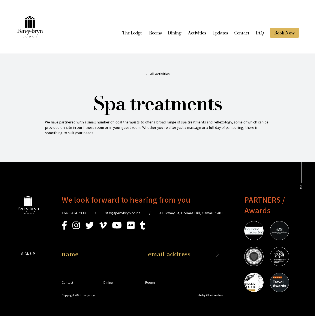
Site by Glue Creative (210, 295)
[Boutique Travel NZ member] (254, 231)
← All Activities (158, 73)
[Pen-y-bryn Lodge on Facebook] (64, 228)
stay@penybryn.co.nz (122, 213)
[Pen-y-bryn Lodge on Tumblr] (142, 228)
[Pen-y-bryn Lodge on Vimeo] (103, 228)
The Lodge (132, 33)
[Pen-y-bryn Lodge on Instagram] (76, 228)
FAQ (260, 33)
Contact (241, 33)
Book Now (284, 33)
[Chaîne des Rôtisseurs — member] (254, 257)
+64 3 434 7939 (74, 213)
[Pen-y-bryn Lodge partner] (279, 283)
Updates (220, 33)
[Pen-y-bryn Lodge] (30, 36)
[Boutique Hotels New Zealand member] (279, 231)
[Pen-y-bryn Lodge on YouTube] (117, 228)
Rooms (155, 33)
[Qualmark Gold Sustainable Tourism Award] (254, 283)
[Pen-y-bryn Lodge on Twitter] (89, 228)
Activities (197, 33)
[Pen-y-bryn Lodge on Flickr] (131, 228)
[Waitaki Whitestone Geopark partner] (279, 257)
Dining (174, 33)
